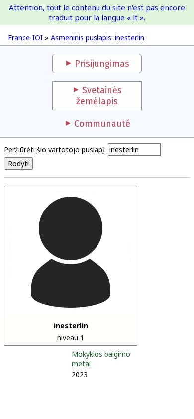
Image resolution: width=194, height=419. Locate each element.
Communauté (102, 123)
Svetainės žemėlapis (99, 96)
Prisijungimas (102, 63)
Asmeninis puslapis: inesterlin (97, 37)
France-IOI (25, 37)
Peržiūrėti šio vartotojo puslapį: (55, 149)
